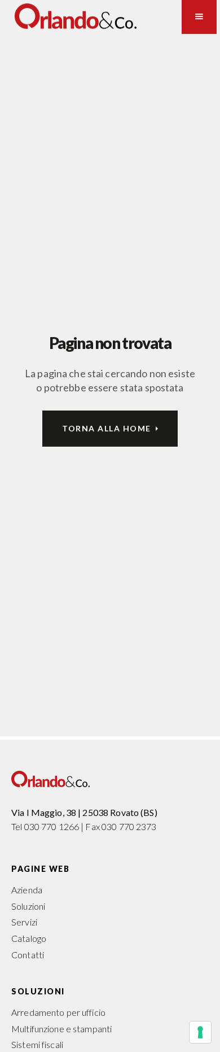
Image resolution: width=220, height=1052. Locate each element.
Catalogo (28, 938)
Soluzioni (28, 906)
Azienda (26, 889)
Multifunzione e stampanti (61, 1028)
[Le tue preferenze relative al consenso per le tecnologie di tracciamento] (200, 1032)
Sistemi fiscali (37, 1044)
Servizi (24, 921)
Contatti (27, 954)
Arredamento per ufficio (58, 1012)
